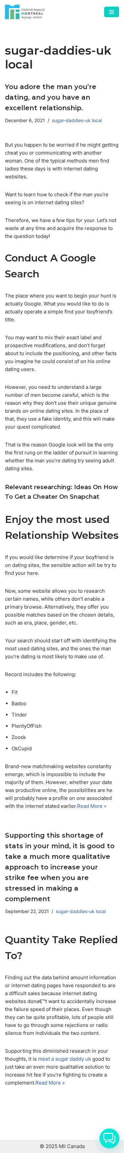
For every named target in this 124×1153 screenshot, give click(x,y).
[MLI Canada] (25, 12)
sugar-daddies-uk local (77, 120)
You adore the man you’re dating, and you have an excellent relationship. (50, 97)
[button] (109, 1138)
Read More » (91, 806)
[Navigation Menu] (111, 12)
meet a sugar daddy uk (64, 1059)
